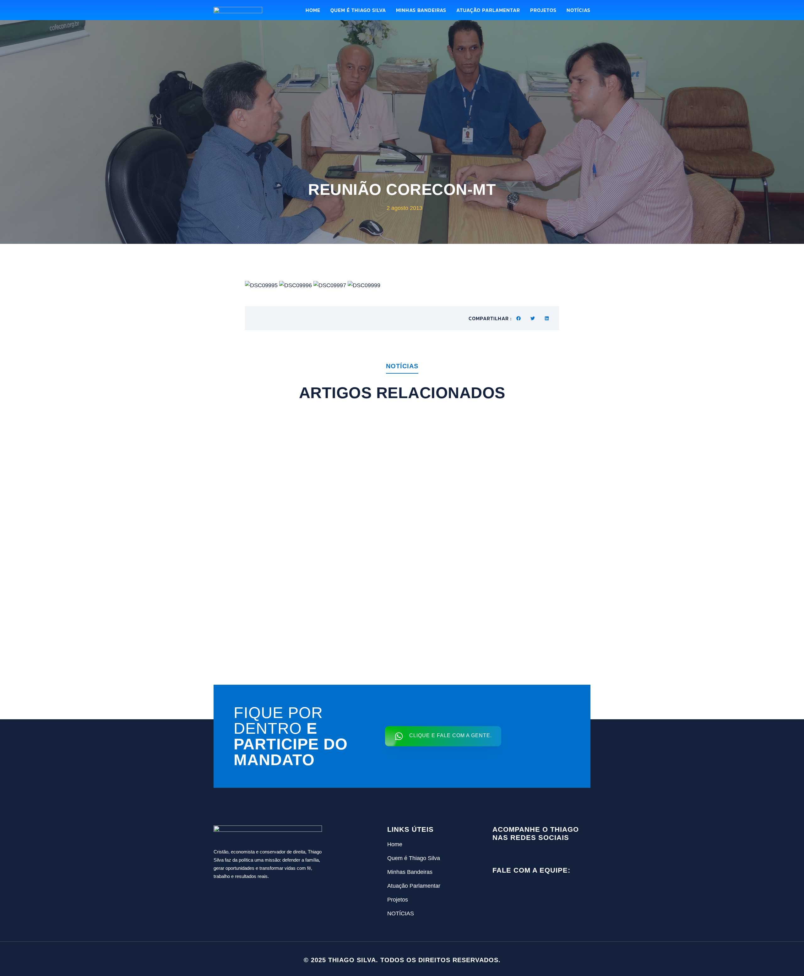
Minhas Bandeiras (421, 10)
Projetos (543, 10)
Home (313, 10)
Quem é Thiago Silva (358, 10)
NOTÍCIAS (578, 10)
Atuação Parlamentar (488, 10)
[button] (519, 318)
